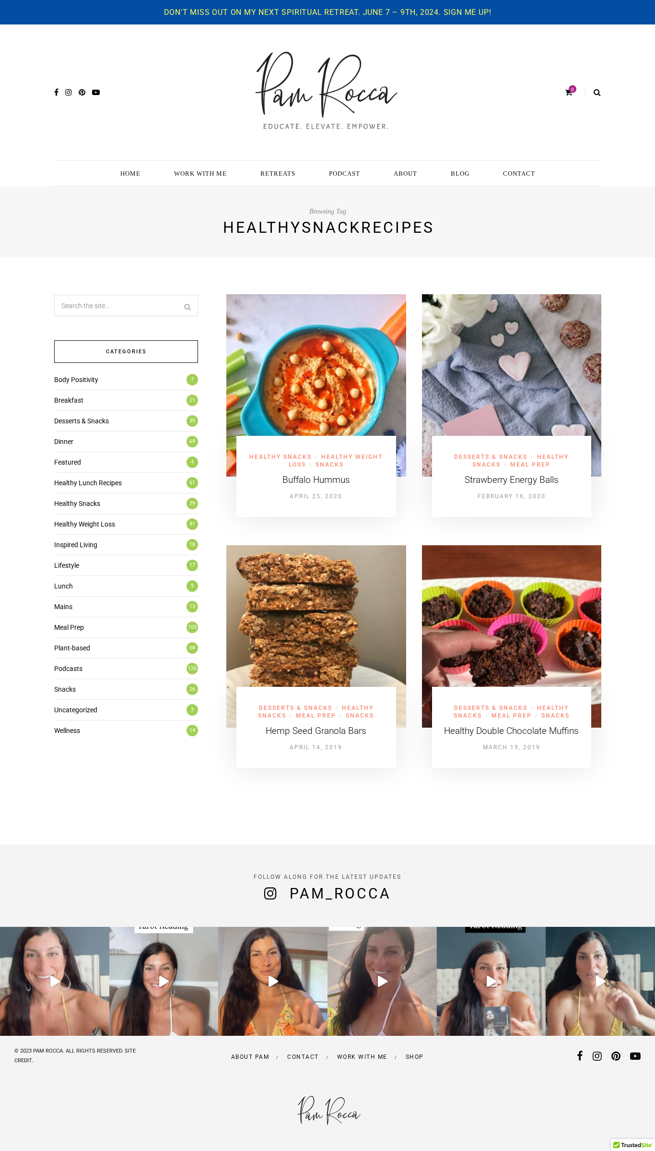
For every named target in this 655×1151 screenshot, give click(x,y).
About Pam (250, 1057)
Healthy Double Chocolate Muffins (511, 730)
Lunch (63, 586)
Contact (303, 1057)
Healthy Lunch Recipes (88, 483)
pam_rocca (340, 893)
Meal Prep (530, 464)
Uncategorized (75, 710)
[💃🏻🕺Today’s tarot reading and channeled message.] (491, 981)
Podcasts (68, 668)
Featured (67, 462)
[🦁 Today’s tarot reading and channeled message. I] (164, 981)
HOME (130, 173)
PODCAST (344, 173)
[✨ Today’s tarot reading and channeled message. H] (54, 981)
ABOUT (405, 173)
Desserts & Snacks (490, 457)
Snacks (330, 464)
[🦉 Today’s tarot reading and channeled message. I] (273, 981)
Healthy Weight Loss (84, 524)
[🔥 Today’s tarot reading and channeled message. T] (382, 981)
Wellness (67, 730)
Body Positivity (76, 380)
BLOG (460, 173)
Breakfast (68, 400)
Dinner (63, 441)
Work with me (362, 1057)
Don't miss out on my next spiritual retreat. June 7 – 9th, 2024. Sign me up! (327, 12)
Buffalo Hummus (316, 479)
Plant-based (72, 648)
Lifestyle (66, 565)
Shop (415, 1057)
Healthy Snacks (280, 457)
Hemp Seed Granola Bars (316, 730)
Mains (63, 607)
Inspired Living (75, 545)
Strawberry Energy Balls (512, 479)
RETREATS (277, 173)
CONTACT (519, 173)
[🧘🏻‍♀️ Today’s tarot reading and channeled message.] (600, 981)
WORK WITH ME (200, 173)
